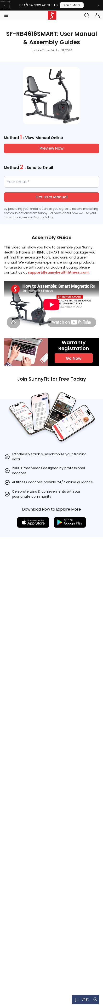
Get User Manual (51, 197)
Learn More (72, 5)
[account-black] (97, 15)
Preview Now (51, 148)
